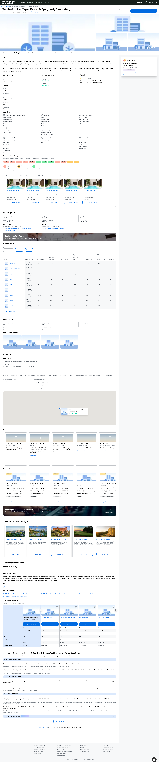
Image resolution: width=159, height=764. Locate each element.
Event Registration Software (63, 747)
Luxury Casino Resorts (58, 539)
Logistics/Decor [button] (57, 496)
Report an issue (43, 727)
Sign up (151, 2)
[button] (47, 32)
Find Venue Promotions (39, 749)
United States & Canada (36, 539)
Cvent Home (83, 745)
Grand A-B (11, 306)
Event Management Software (64, 745)
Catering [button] (103, 496)
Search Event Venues (39, 747)
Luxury (53, 2)
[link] (16, 477)
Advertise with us (107, 751)
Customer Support (84, 749)
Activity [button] (8, 496)
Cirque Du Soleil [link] (12, 483)
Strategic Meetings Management (64, 751)
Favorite (125, 10)
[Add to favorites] (57, 607)
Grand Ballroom (13, 263)
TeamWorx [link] (80, 483)
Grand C (11, 284)
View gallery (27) (152, 47)
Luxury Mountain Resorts (14, 539)
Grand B (11, 279)
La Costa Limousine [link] (37, 483)
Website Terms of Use (108, 749)
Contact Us (82, 747)
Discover (46, 2)
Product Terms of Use (108, 747)
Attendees (6, 247)
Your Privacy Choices (85, 751)
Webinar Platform (61, 755)
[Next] (113, 448)
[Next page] (113, 541)
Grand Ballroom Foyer (14, 268)
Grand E (11, 300)
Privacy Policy (106, 745)
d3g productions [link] (59, 483)
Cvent (2, 6)
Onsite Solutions (37, 753)
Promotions (30, 2)
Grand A (11, 274)
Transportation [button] (33, 496)
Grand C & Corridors (14, 290)
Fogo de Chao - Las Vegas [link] (110, 483)
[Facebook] (8, 587)
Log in (155, 2)
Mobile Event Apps (61, 749)
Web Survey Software (62, 753)
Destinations (39, 2)
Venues (23, 2)
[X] (4, 587)
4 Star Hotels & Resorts (103, 539)
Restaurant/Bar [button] (110, 496)
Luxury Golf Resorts (80, 539)
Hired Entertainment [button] (16, 496)
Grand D (11, 295)
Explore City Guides (38, 751)
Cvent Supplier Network (39, 745)
